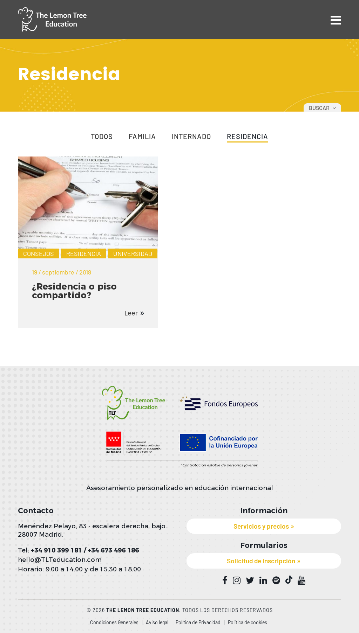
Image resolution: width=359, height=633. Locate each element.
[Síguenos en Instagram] (237, 580)
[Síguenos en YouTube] (301, 580)
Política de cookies (247, 622)
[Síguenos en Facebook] (225, 580)
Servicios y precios (261, 526)
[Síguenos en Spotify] (276, 580)
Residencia (247, 136)
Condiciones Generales (114, 622)
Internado (191, 136)
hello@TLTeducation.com (60, 560)
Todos (102, 136)
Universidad (132, 253)
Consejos (38, 253)
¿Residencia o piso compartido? (74, 290)
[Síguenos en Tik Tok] (288, 580)
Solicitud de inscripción (261, 561)
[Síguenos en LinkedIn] (263, 580)
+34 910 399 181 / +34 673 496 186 (85, 550)
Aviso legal (157, 622)
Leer (131, 313)
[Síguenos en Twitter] (250, 580)
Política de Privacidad (198, 622)
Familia (142, 136)
